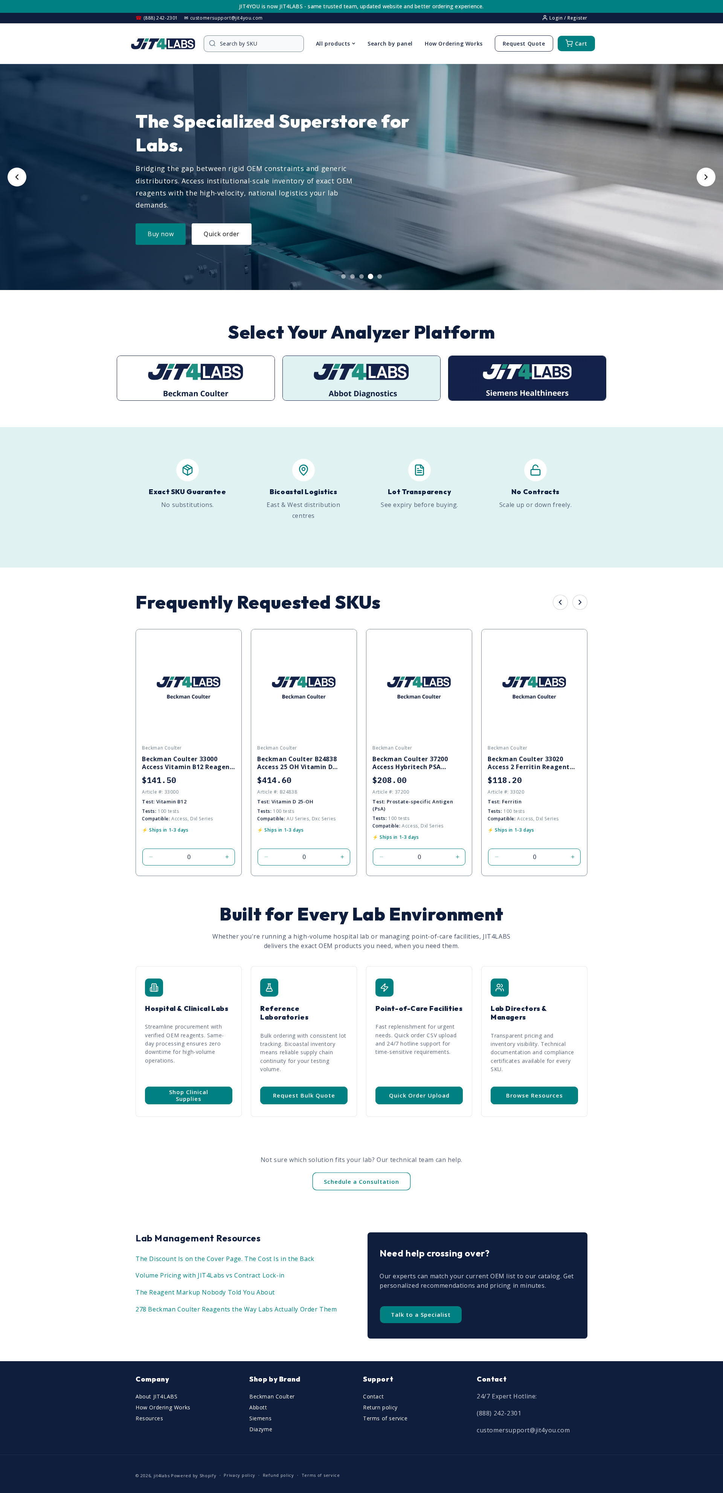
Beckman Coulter (272, 1396)
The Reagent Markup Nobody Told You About (205, 1292)
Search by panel (390, 43)
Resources (149, 1418)
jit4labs (162, 1475)
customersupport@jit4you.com (523, 1430)
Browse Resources (534, 1095)
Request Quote (524, 43)
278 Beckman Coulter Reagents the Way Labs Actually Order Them (236, 1309)
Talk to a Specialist (421, 1314)
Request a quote (228, 234)
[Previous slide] (17, 177)
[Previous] (560, 602)
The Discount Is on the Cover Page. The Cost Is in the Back (225, 1259)
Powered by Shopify (194, 1475)
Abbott (258, 1407)
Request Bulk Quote (304, 1095)
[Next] (579, 602)
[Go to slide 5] (379, 276)
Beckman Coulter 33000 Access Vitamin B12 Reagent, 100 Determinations (188, 763)
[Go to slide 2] (352, 276)
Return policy (380, 1407)
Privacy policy (239, 1475)
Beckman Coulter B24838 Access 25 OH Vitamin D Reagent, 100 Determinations (297, 763)
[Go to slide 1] (343, 276)
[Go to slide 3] (361, 276)
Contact (373, 1396)
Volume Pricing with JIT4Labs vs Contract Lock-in (210, 1275)
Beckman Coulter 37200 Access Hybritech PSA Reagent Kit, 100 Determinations (410, 763)
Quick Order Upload (419, 1095)
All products (333, 43)
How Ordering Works (454, 43)
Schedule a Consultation (361, 1181)
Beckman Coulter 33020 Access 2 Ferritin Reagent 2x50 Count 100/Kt (529, 763)
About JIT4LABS (156, 1396)
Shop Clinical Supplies (188, 1095)
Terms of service (385, 1418)
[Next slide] (706, 177)
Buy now (161, 234)
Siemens (260, 1418)
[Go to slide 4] (370, 276)
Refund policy (278, 1475)
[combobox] (257, 43)
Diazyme (260, 1429)
